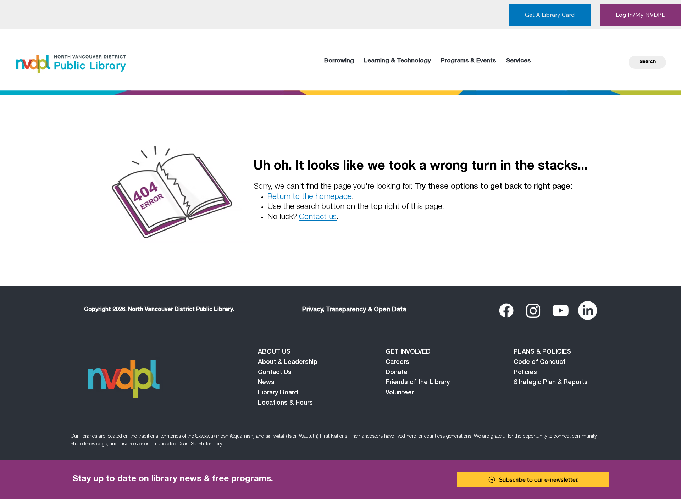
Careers (397, 362)
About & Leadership (287, 362)
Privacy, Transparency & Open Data (354, 310)
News (266, 382)
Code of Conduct (539, 362)
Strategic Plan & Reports (551, 382)
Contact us (318, 217)
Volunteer (400, 393)
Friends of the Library (418, 382)
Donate (397, 373)
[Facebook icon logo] (506, 310)
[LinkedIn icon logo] (587, 310)
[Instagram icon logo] (533, 310)
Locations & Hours (285, 403)
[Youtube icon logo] (560, 310)
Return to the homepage (309, 197)
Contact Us (275, 373)
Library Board (278, 393)
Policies (525, 373)
